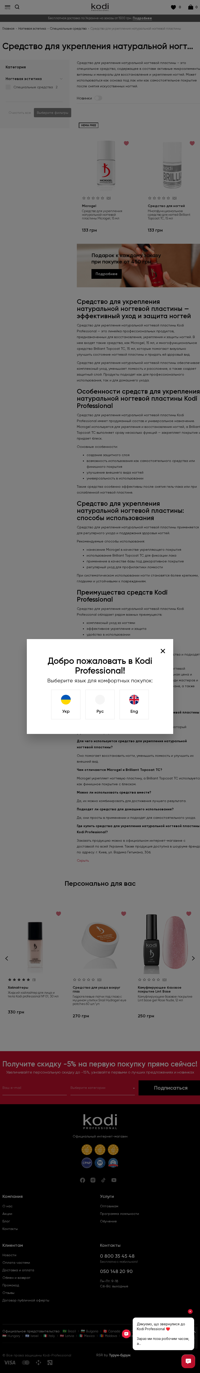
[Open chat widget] (188, 1361)
